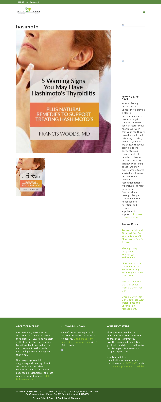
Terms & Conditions (59, 398)
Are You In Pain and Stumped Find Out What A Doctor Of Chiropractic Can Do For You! (133, 236)
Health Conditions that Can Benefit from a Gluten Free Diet (132, 286)
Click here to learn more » (132, 216)
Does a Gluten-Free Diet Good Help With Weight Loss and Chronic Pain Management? (133, 302)
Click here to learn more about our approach (77, 340)
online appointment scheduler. (128, 366)
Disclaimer (76, 398)
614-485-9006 (130, 363)
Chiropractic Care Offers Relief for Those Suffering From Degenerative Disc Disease (132, 269)
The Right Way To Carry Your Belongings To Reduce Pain (131, 253)
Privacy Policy (39, 398)
